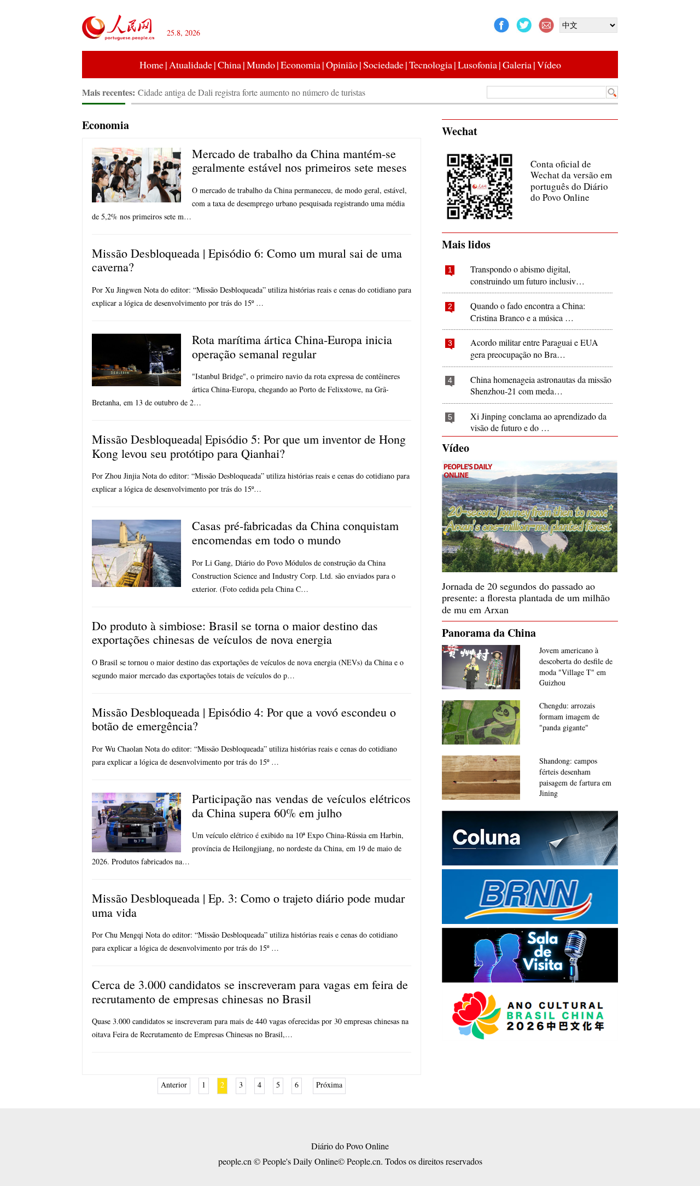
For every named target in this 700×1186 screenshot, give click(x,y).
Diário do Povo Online (350, 1146)
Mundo (261, 64)
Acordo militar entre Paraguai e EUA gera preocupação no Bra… (534, 348)
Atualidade (190, 64)
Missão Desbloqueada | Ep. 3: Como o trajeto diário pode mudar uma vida (248, 905)
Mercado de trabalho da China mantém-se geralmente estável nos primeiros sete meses (299, 161)
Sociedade (383, 64)
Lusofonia (477, 64)
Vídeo (549, 64)
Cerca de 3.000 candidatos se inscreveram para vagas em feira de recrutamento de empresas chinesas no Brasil (250, 991)
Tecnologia (430, 64)
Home (151, 64)
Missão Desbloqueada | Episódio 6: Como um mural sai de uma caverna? (247, 260)
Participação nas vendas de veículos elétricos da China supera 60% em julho (301, 805)
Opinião (342, 64)
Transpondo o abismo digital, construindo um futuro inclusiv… (527, 275)
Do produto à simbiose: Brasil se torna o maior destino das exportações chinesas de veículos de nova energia (235, 633)
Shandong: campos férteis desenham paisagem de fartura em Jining (575, 776)
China (229, 64)
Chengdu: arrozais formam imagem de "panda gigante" (569, 716)
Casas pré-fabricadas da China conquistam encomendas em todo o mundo (295, 533)
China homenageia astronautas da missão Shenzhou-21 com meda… (540, 385)
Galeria (517, 64)
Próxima (329, 1084)
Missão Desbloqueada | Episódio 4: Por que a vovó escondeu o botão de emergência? (244, 719)
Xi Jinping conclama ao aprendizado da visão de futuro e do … (538, 422)
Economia (300, 64)
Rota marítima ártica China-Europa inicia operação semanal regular (292, 347)
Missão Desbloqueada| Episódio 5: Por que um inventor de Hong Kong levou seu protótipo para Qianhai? (249, 446)
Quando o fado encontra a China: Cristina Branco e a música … (527, 311)
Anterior (174, 1084)
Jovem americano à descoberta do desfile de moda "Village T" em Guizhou (575, 666)
